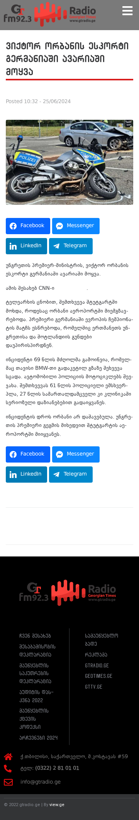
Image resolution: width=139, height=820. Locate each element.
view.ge (56, 804)
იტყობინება (72, 289)
